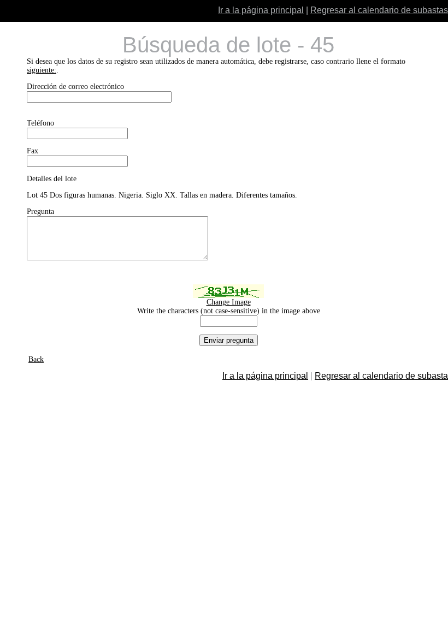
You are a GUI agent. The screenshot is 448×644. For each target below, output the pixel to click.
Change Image (229, 302)
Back (36, 359)
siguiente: (41, 70)
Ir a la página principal (261, 10)
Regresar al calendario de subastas (379, 10)
